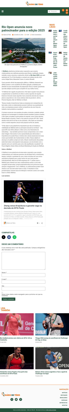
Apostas (64, 405)
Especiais (64, 400)
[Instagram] (67, 12)
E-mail (4, 279)
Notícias (64, 392)
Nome (4, 272)
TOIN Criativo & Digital (51, 410)
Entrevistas (63, 402)
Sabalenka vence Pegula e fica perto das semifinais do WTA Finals (14, 373)
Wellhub (5, 71)
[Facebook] (67, 10)
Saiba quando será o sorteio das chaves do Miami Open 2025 (55, 39)
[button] (2, 11)
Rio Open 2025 (35, 75)
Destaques (64, 395)
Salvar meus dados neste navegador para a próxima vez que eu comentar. (22, 295)
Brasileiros (63, 397)
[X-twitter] (63, 10)
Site (3, 286)
